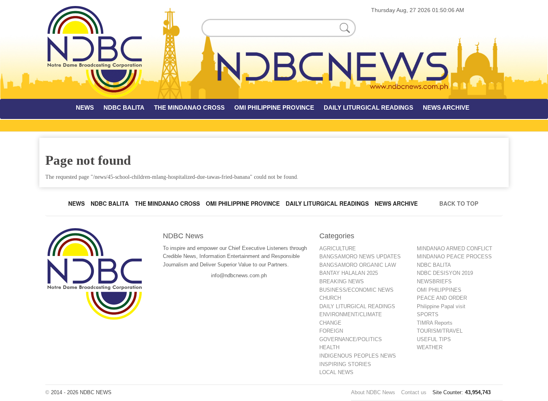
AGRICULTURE (337, 249)
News (76, 203)
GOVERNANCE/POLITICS (350, 339)
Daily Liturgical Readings (327, 203)
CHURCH (330, 298)
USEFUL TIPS (434, 339)
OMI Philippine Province (243, 203)
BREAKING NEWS (341, 281)
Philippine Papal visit (441, 306)
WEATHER (429, 347)
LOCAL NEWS (336, 372)
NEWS (85, 107)
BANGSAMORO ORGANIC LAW (357, 265)
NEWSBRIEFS (434, 281)
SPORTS (427, 314)
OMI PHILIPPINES (439, 290)
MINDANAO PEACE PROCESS (454, 257)
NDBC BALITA (124, 107)
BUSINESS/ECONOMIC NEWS (356, 290)
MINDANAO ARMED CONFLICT (454, 249)
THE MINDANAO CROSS (189, 107)
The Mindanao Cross (167, 203)
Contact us (413, 392)
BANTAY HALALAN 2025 (348, 273)
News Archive (396, 203)
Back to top (460, 203)
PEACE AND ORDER (442, 298)
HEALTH (329, 347)
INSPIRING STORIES (345, 364)
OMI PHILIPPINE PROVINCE (274, 107)
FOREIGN (331, 331)
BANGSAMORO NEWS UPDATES (360, 257)
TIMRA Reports (435, 323)
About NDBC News (373, 392)
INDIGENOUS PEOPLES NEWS (357, 356)
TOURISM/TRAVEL (440, 331)
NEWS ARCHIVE (446, 107)
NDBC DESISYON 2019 (445, 273)
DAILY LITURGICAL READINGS (368, 107)
